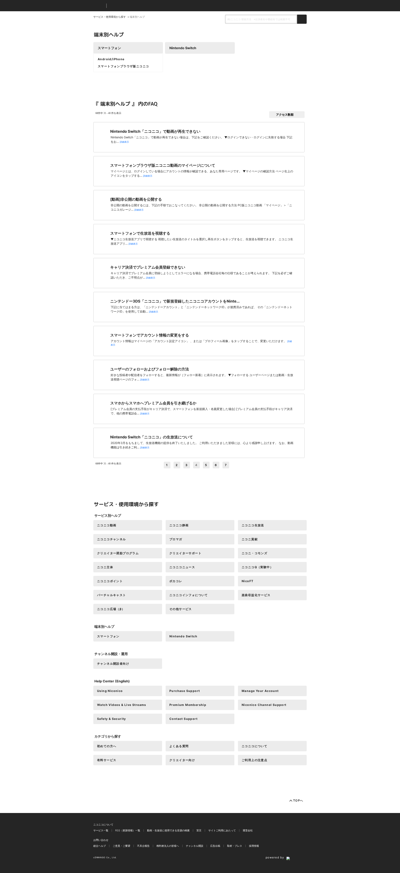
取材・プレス (234, 845)
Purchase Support (184, 691)
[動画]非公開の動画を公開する (136, 199)
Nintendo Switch (182, 48)
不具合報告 (143, 845)
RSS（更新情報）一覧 (127, 830)
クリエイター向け (182, 760)
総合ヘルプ (99, 845)
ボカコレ (175, 581)
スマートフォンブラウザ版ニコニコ (123, 66)
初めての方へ (106, 746)
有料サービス (106, 760)
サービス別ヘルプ (107, 515)
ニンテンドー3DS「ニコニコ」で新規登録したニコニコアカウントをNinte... (175, 301)
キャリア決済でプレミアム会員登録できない (147, 267)
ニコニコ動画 (106, 525)
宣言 (198, 830)
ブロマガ (175, 539)
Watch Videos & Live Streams (121, 705)
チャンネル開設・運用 (111, 654)
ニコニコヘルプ (131, 5)
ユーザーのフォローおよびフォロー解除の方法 (149, 369)
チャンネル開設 (194, 845)
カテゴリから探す (107, 736)
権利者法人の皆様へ (167, 845)
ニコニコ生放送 (253, 525)
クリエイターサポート (185, 553)
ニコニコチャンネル (111, 539)
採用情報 (254, 845)
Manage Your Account (260, 691)
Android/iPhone (111, 59)
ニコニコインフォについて (188, 595)
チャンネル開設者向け (113, 663)
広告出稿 (215, 845)
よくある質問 (179, 746)
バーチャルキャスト (111, 595)
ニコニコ (99, 6)
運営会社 (248, 830)
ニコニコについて (254, 746)
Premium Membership (187, 705)
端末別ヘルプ (104, 626)
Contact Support (183, 718)
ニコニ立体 (105, 567)
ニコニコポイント (110, 581)
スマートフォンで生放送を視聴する (140, 233)
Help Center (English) (112, 681)
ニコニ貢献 (250, 539)
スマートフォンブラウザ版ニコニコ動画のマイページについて (162, 165)
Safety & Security (111, 718)
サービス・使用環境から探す (109, 16)
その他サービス (180, 609)
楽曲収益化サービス (256, 595)
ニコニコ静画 (179, 525)
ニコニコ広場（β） (111, 609)
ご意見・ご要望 (121, 845)
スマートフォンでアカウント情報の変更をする (149, 335)
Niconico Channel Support (264, 705)
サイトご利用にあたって (222, 830)
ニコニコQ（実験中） (257, 567)
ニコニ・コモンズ (254, 553)
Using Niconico (110, 691)
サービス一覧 (100, 830)
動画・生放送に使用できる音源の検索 (168, 830)
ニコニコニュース (182, 567)
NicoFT (247, 581)
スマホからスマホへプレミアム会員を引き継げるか (153, 403)
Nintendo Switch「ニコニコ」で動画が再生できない (155, 131)
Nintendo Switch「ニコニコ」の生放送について (151, 437)
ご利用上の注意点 (254, 760)
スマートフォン (109, 48)
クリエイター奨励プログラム (118, 553)
